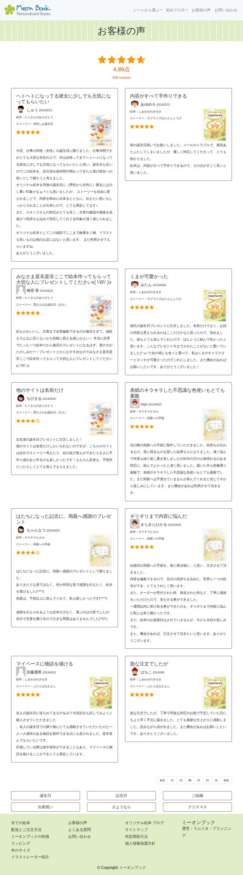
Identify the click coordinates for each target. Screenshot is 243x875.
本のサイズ (20, 850)
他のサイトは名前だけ (40, 390)
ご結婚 (197, 796)
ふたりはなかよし (44, 686)
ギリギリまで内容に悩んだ (158, 516)
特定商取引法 (136, 836)
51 (172, 780)
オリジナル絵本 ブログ (144, 823)
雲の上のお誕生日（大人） (50, 304)
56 (216, 780)
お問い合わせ (226, 10)
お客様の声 (201, 10)
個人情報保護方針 (140, 843)
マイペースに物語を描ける (44, 663)
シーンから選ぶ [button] (146, 10)
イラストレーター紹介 (30, 857)
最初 (162, 780)
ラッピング (20, 843)
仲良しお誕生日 (43, 124)
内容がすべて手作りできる (158, 96)
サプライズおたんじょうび (164, 118)
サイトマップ (136, 830)
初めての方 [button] (175, 10)
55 (207, 780)
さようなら (121, 807)
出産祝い (45, 807)
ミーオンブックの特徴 (30, 836)
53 (189, 780)
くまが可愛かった (149, 276)
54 (198, 780)
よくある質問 (79, 830)
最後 (226, 780)
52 (181, 780)
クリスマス (197, 807)
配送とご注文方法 (26, 830)
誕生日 (45, 796)
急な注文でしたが (149, 663)
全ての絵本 (20, 823)
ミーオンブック (198, 822)
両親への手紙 (155, 418)
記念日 (121, 796)
